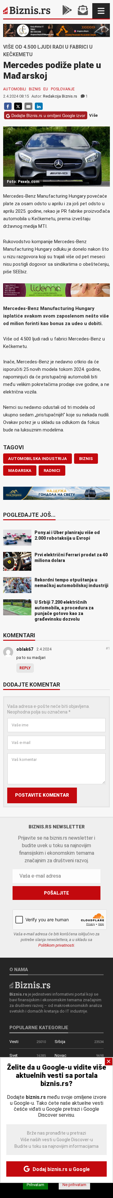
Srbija (60, 1042)
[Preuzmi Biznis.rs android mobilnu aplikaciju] (67, 11)
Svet (13, 1055)
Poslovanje (63, 89)
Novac (60, 1055)
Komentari (19, 636)
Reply (25, 668)
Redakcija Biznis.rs (60, 96)
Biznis (34, 89)
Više (93, 115)
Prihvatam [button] (35, 1184)
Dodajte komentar (31, 685)
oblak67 (24, 649)
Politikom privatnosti (56, 945)
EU (45, 89)
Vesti (14, 1042)
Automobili (14, 89)
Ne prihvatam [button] (74, 1184)
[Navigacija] (101, 11)
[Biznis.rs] (29, 984)
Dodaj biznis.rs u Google (60, 1169)
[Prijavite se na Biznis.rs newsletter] (83, 11)
